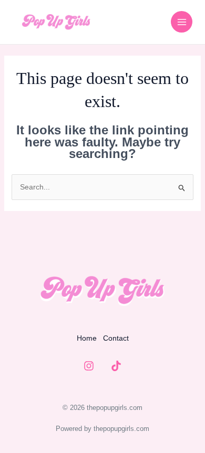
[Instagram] (89, 366)
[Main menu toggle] (181, 22)
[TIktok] (116, 366)
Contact (116, 338)
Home (87, 338)
